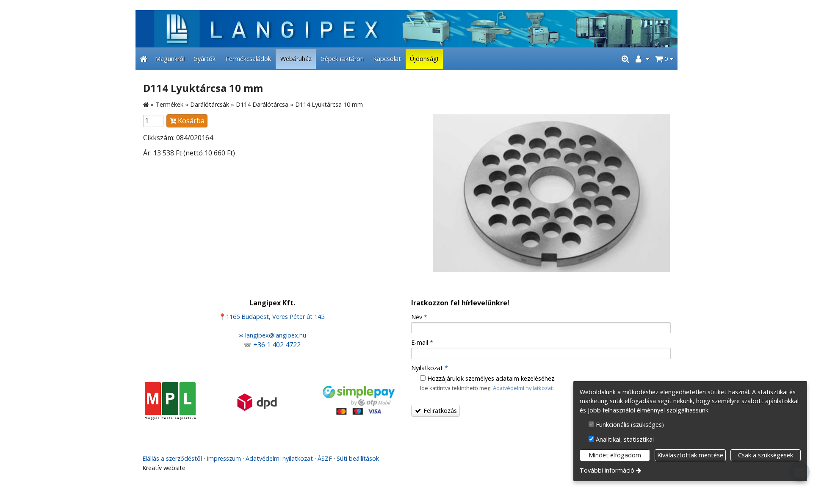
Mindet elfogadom (615, 455)
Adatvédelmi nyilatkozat (523, 388)
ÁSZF (325, 458)
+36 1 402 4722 (277, 344)
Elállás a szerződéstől (172, 458)
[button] (664, 59)
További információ (607, 470)
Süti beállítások (358, 458)
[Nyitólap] (407, 28)
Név (419, 317)
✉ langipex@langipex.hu (272, 335)
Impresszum (224, 458)
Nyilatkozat (429, 368)
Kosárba (190, 120)
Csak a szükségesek (765, 455)
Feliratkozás (439, 411)
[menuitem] (143, 59)
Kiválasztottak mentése (690, 455)
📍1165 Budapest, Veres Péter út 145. (272, 317)
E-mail (422, 342)
